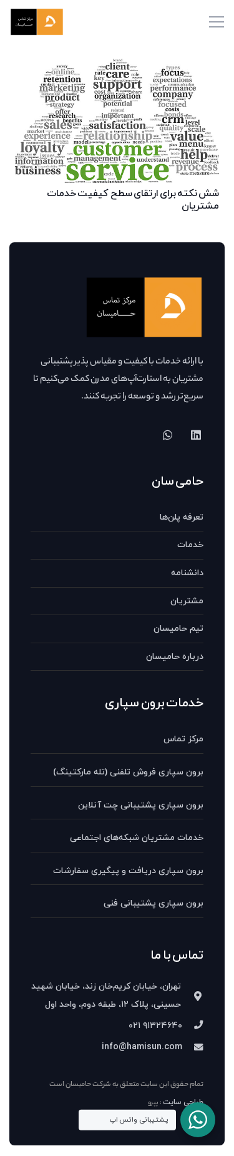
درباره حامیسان (174, 657)
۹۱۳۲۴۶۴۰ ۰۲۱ (155, 1026)
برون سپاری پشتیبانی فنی (153, 903)
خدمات (190, 545)
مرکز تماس (183, 739)
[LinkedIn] (196, 435)
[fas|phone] (192, 1026)
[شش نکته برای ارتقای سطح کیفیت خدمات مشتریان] (117, 67)
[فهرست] (216, 21)
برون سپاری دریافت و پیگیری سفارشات (128, 871)
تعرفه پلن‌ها (181, 517)
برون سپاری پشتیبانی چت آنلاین (140, 805)
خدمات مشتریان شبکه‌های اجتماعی (136, 838)
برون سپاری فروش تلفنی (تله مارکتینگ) (128, 772)
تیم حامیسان (178, 629)
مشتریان (186, 601)
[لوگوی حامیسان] (37, 22)
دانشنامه (187, 573)
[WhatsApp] (168, 435)
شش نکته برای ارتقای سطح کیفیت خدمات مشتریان (133, 199)
